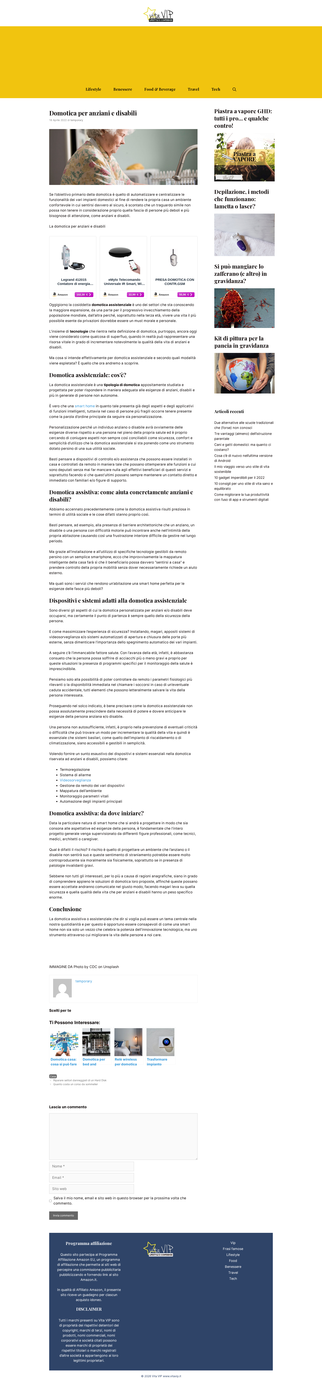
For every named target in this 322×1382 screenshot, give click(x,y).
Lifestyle (93, 89)
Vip (233, 1243)
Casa (53, 1076)
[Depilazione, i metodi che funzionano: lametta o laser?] (244, 254)
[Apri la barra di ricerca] (234, 89)
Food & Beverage (160, 89)
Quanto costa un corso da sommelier (75, 1084)
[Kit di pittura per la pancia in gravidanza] (244, 391)
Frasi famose (233, 1249)
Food (233, 1261)
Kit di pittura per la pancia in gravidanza (241, 341)
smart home (85, 406)
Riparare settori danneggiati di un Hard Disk (80, 1080)
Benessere (122, 89)
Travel (193, 89)
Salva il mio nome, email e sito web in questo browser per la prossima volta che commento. (119, 1201)
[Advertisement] (161, 52)
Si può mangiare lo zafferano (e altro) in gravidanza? (240, 274)
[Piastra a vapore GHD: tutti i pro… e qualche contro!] (244, 179)
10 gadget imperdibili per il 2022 (239, 478)
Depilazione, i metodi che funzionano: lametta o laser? (241, 199)
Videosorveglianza (75, 780)
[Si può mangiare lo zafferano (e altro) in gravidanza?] (244, 325)
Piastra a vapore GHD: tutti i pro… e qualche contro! (243, 118)
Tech (215, 89)
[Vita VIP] (161, 14)
